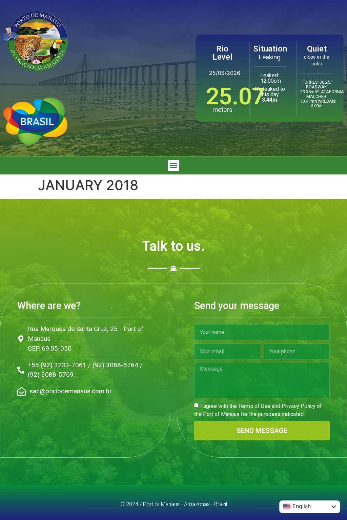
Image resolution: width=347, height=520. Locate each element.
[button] (173, 165)
